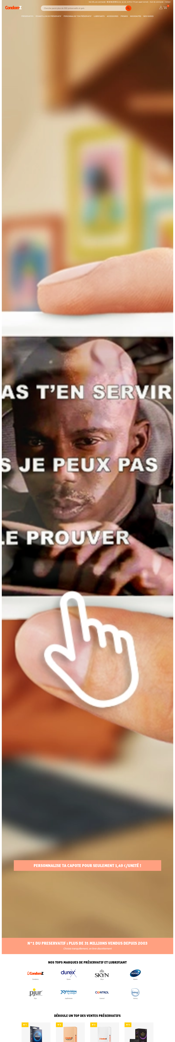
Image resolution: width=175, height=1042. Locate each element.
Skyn (102, 979)
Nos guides (148, 16)
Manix (135, 979)
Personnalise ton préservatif (77, 16)
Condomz (35, 979)
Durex (69, 979)
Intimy (135, 998)
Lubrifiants (99, 16)
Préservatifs (27, 16)
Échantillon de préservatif (48, 16)
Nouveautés (135, 16)
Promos (124, 16)
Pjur (35, 998)
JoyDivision (68, 998)
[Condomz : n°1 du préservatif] (13, 9)
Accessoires (112, 16)
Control (102, 998)
